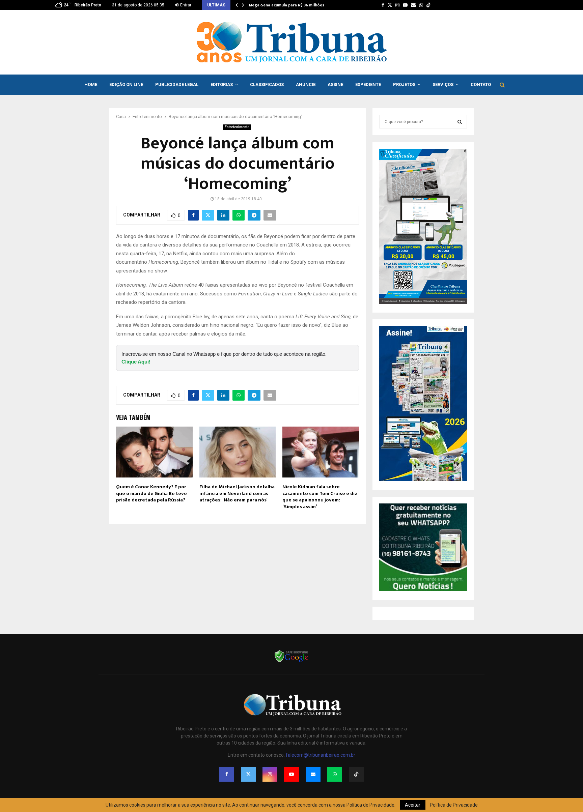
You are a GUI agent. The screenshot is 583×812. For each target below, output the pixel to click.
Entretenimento (237, 127)
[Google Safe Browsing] (291, 661)
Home (90, 84)
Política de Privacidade (454, 805)
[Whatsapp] (334, 774)
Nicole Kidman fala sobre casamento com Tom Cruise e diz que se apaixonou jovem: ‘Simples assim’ (319, 497)
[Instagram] (269, 774)
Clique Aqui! (135, 362)
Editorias (222, 84)
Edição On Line (126, 84)
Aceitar (412, 805)
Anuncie (305, 84)
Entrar (185, 5)
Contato (481, 84)
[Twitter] (248, 774)
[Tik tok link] (428, 5)
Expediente (368, 84)
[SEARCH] (459, 121)
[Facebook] (226, 774)
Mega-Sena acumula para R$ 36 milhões (286, 5)
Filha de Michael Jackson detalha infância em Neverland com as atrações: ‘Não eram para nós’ (237, 493)
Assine (335, 84)
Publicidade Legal (176, 84)
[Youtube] (291, 774)
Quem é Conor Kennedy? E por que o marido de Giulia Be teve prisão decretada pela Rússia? (151, 493)
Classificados (267, 84)
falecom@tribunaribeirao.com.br (320, 755)
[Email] (313, 774)
